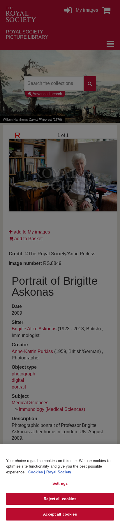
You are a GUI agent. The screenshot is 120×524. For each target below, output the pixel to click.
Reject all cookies (60, 499)
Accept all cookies (60, 514)
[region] (60, 484)
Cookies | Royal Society (49, 472)
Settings (60, 483)
